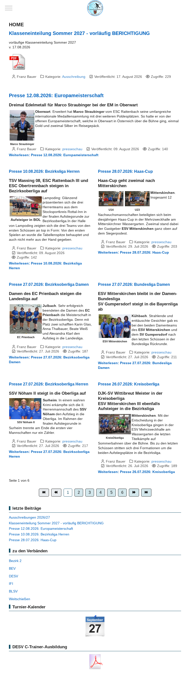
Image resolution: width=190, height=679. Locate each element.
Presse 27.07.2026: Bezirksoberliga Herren (48, 384)
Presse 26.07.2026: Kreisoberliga (128, 384)
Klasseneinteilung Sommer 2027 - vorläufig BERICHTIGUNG (79, 33)
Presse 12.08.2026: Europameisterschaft (56, 95)
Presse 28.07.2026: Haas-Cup (125, 171)
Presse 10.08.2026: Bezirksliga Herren (44, 171)
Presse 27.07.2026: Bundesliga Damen (134, 284)
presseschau (72, 149)
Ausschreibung (73, 77)
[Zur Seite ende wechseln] (146, 493)
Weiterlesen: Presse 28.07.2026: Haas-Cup (133, 252)
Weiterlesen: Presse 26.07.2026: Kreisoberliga (136, 472)
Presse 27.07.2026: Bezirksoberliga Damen (49, 284)
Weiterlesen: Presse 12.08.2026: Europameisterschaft (53, 155)
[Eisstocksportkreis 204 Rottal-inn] (95, 8)
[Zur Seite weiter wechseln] (134, 493)
